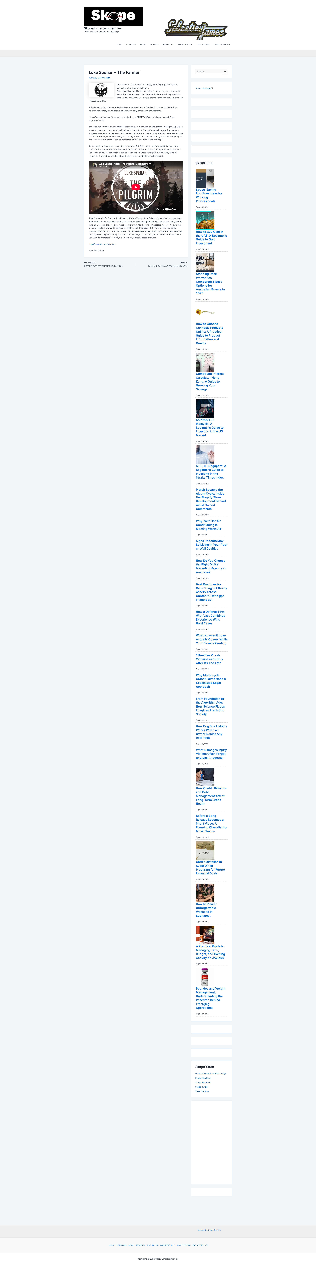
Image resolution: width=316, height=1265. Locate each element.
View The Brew (202, 1090)
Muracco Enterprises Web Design (210, 1073)
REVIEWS (140, 1245)
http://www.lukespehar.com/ (102, 243)
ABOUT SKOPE (183, 1245)
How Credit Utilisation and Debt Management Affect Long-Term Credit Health (211, 795)
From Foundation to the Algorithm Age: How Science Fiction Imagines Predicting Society (210, 705)
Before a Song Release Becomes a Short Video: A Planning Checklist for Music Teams (211, 822)
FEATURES (122, 1245)
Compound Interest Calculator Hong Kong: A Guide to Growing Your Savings (210, 380)
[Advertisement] (213, 1141)
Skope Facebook (203, 1077)
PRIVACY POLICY (200, 1245)
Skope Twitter (201, 1086)
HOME (112, 1245)
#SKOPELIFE (152, 1245)
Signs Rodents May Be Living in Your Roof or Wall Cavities (211, 544)
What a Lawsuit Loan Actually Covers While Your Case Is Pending (211, 638)
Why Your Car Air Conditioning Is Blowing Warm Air (208, 524)
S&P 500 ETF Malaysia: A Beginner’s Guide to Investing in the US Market (210, 427)
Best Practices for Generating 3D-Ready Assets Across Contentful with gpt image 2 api (211, 591)
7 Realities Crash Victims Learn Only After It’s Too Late (209, 658)
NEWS (131, 1245)
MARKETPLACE (167, 1245)
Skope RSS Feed (203, 1082)
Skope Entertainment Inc (103, 28)
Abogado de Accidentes (209, 1230)
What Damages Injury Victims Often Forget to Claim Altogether (211, 753)
